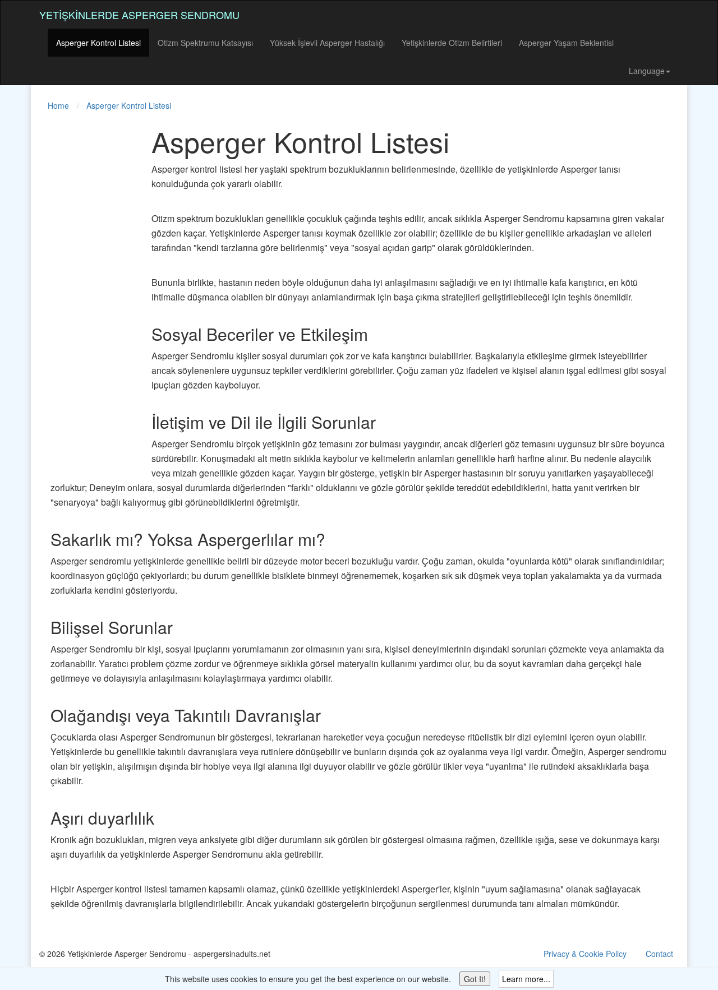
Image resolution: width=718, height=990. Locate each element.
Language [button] (647, 70)
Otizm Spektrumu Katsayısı (205, 42)
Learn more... (526, 978)
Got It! (475, 978)
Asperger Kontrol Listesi (98, 42)
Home (58, 105)
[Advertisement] (84, 294)
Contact (659, 953)
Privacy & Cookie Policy (585, 953)
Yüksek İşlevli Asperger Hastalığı (327, 42)
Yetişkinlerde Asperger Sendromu (139, 14)
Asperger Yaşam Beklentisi (566, 42)
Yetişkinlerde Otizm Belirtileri (452, 42)
